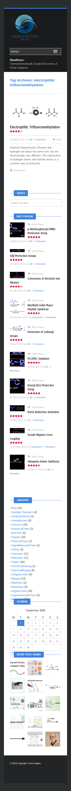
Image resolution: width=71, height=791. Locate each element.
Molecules (17, 557)
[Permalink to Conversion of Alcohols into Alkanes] (19, 275)
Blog (14, 508)
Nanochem (17, 586)
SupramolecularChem (23, 595)
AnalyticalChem (20, 528)
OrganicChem (19, 591)
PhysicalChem (19, 541)
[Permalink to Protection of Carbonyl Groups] (19, 328)
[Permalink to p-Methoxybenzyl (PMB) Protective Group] (19, 229)
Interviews (17, 553)
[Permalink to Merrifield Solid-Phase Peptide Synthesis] (19, 306)
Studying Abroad (20, 516)
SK (31, 139)
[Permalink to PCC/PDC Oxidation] (19, 359)
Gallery (15, 549)
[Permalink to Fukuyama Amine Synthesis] (19, 462)
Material (16, 578)
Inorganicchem (19, 574)
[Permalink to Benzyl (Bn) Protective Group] (19, 386)
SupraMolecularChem (23, 545)
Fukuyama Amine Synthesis (43, 461)
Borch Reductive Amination (43, 412)
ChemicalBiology (21, 570)
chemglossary (19, 520)
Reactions (41, 139)
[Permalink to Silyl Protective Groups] (19, 250)
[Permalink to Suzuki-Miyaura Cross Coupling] (19, 430)
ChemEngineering (21, 566)
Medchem (17, 582)
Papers (15, 561)
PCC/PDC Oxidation (38, 358)
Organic (15, 537)
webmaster (37, 317)
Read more (19, 170)
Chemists (16, 524)
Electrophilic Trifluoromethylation (35, 127)
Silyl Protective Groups (23, 256)
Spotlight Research (22, 512)
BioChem (16, 532)
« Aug (13, 652)
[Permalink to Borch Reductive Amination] (19, 408)
